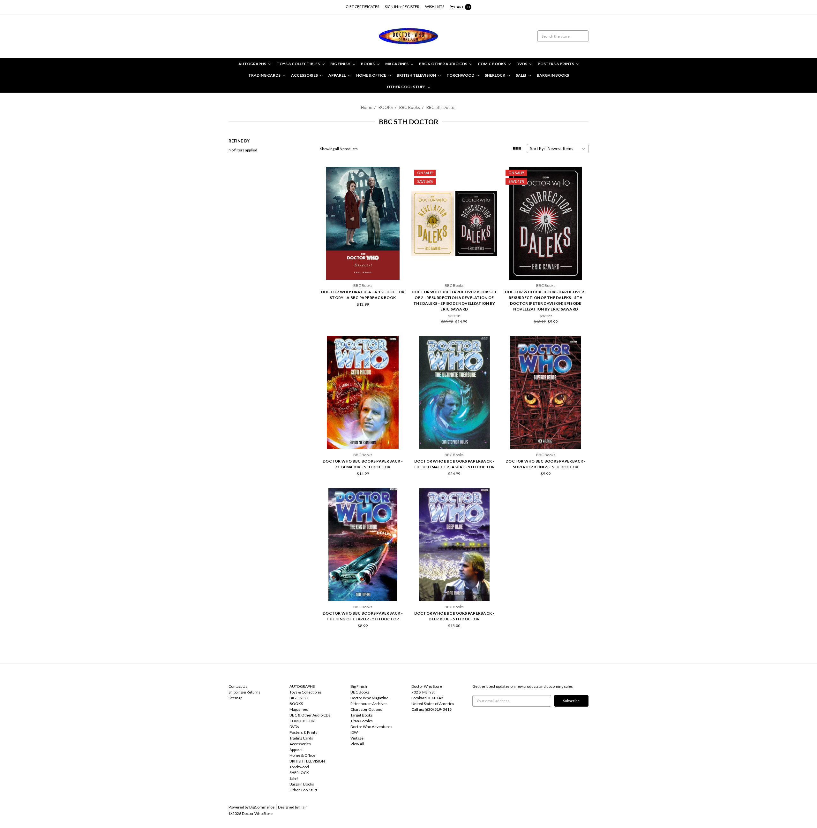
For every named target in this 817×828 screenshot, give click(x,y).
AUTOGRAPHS (252, 63)
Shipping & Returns (244, 692)
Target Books (361, 715)
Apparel (337, 75)
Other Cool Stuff (406, 86)
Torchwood (460, 75)
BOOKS (368, 63)
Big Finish (358, 686)
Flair (303, 807)
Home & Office (371, 75)
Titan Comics (361, 720)
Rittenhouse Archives (368, 703)
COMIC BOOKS (492, 63)
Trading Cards (264, 75)
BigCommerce (261, 807)
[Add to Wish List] (398, 182)
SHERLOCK (495, 75)
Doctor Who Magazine (369, 697)
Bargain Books (553, 75)
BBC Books (409, 107)
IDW (354, 732)
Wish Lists (434, 6)
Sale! (521, 75)
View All (357, 743)
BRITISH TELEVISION (417, 75)
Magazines (397, 63)
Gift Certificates (362, 6)
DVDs (522, 63)
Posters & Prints (556, 63)
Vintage (357, 738)
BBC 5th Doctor (441, 107)
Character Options (366, 709)
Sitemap (235, 697)
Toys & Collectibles (298, 63)
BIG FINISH (340, 63)
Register (410, 6)
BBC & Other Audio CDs (443, 63)
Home (366, 107)
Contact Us (238, 686)
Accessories (305, 75)
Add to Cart (363, 262)
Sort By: (537, 148)
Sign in (391, 6)
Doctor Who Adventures (371, 726)
